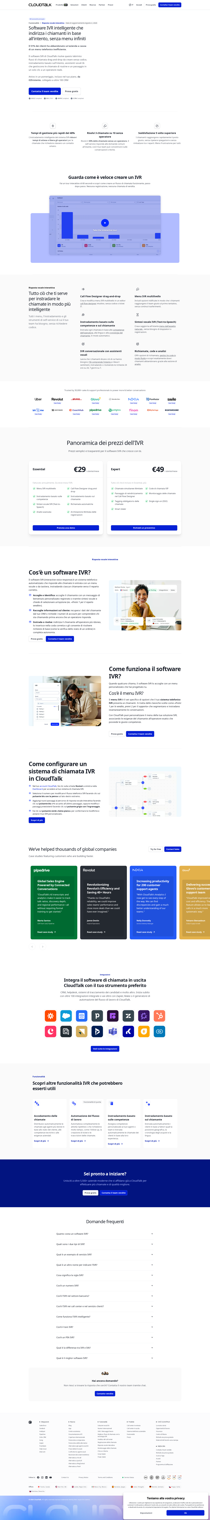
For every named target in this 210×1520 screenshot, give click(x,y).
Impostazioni (146, 1513)
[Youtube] (50, 1477)
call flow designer (88, 303)
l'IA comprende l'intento (100, 362)
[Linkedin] (46, 1477)
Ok (185, 1513)
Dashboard (38, 789)
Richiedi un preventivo (144, 528)
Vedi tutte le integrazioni (105, 1048)
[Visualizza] (50, 1015)
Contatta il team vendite (170, 5)
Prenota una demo (66, 528)
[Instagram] (42, 1477)
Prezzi (110, 5)
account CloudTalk (48, 786)
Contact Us (65, 1477)
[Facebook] (38, 1477)
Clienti (84, 5)
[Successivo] (42, 946)
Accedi (139, 5)
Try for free (155, 849)
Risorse (93, 5)
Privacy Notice (83, 1477)
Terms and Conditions (105, 1477)
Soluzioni (74, 5)
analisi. (138, 364)
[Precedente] (32, 946)
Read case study (45, 932)
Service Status (129, 1477)
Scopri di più (37, 820)
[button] (131, 5)
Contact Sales (172, 849)
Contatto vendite (105, 1393)
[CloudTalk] (40, 5)
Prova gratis (151, 5)
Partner (102, 5)
